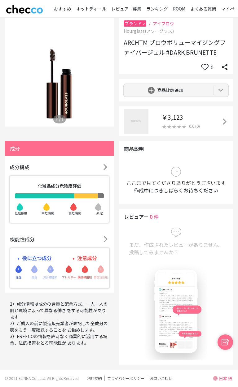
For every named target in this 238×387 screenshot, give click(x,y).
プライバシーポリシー (125, 378)
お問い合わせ (161, 378)
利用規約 (94, 378)
